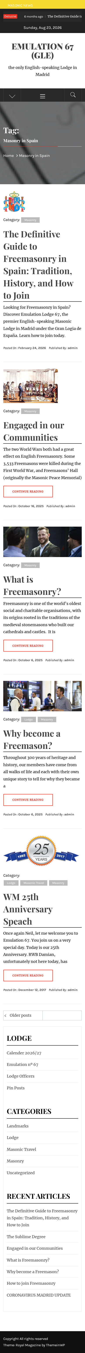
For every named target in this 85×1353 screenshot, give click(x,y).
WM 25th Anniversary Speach (28, 909)
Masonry (30, 220)
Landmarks (18, 1126)
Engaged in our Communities (35, 1248)
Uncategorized (21, 1172)
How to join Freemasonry (31, 1283)
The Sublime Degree (26, 1236)
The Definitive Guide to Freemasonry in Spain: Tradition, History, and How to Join (42, 1218)
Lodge (28, 719)
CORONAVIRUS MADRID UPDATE (39, 1295)
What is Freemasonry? (28, 1260)
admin (73, 348)
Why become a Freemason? (33, 1271)
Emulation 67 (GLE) (43, 50)
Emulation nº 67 (22, 1064)
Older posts (20, 1015)
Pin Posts (16, 1087)
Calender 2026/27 (24, 1052)
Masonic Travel (34, 883)
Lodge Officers (20, 1076)
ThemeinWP (55, 1345)
